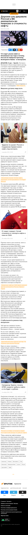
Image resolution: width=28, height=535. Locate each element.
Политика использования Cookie (9, 510)
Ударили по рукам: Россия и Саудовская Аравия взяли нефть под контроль (13, 147)
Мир (21, 461)
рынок (18, 464)
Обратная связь (5, 515)
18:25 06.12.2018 (5, 29)
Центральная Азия (15, 488)
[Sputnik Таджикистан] (5, 11)
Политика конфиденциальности (9, 507)
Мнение (9, 461)
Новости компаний (5, 505)
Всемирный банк (11, 464)
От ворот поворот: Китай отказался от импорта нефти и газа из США (14, 233)
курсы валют (4, 467)
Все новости (15, 461)
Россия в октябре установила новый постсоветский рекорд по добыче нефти (14, 431)
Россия (23, 464)
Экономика (3, 464)
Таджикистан (5, 488)
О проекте (3, 501)
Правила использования (7, 503)
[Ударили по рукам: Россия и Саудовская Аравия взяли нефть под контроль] (14, 133)
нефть (10, 467)
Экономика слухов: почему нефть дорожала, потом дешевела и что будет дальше (13, 179)
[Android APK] (5, 520)
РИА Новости (20, 86)
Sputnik (3, 47)
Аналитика (3, 461)
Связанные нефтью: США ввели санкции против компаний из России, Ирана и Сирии (14, 287)
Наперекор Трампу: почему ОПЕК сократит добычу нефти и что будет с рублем (13, 387)
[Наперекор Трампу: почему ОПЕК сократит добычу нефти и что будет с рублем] (14, 373)
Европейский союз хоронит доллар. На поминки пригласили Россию (13, 342)
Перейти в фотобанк (18, 47)
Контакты (9, 501)
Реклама (16, 503)
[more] (25, 152)
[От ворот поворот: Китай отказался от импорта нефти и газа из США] (14, 219)
